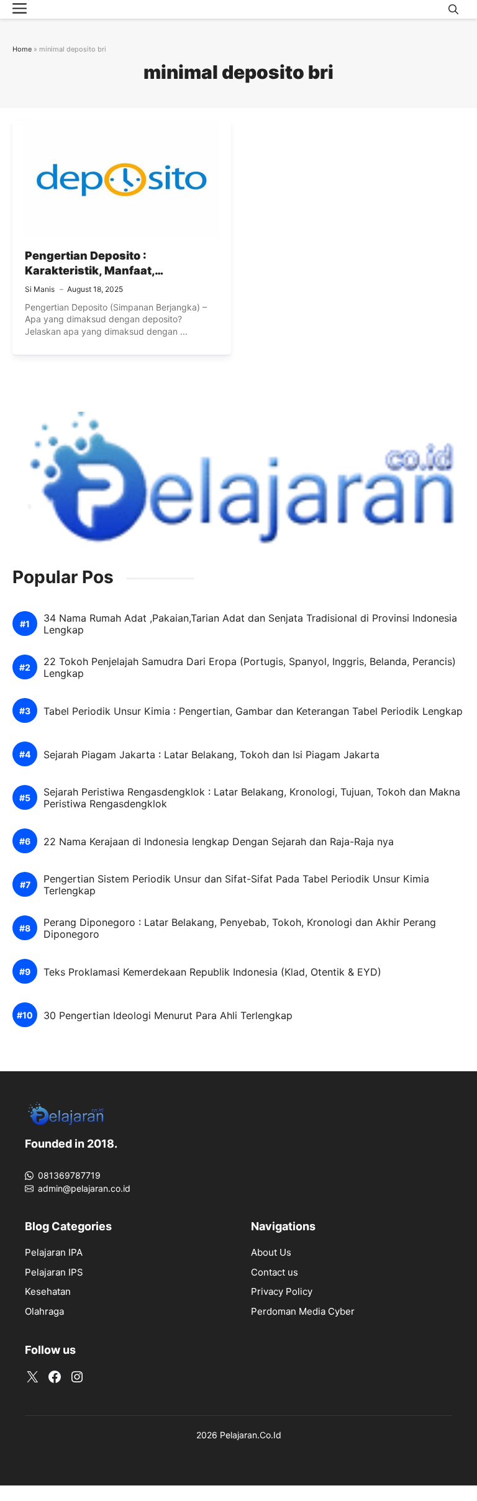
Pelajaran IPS (54, 1272)
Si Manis (40, 289)
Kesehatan (48, 1291)
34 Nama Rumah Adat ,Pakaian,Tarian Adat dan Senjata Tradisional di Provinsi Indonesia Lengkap (250, 624)
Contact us (274, 1272)
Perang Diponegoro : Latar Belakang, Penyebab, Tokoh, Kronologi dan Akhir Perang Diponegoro (239, 928)
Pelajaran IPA (54, 1252)
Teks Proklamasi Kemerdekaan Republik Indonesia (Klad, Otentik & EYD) (212, 972)
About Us (271, 1252)
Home (22, 49)
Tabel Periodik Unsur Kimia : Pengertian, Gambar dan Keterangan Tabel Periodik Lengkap (253, 711)
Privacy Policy (281, 1291)
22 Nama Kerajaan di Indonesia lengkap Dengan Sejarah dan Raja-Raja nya (218, 842)
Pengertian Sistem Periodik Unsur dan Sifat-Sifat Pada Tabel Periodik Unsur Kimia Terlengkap (236, 885)
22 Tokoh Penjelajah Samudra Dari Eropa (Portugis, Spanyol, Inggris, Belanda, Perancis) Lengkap (249, 667)
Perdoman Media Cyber (303, 1311)
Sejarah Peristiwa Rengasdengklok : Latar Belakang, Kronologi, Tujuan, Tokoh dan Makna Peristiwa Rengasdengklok (251, 798)
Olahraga (44, 1311)
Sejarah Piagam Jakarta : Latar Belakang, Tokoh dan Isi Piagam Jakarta (211, 755)
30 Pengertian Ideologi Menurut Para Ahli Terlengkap (168, 1016)
